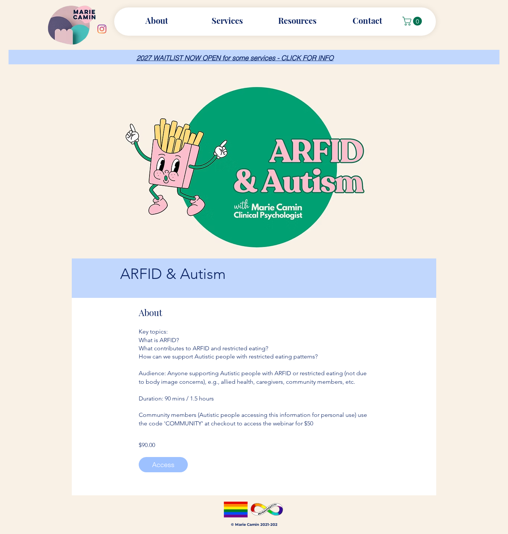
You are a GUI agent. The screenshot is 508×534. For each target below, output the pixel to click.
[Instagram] (101, 29)
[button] (297, 20)
